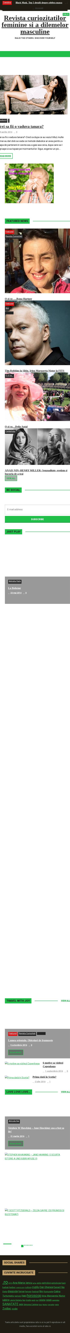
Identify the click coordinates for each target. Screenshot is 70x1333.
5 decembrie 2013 (19, 851)
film (41, 1291)
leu (23, 1300)
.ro (5, 1282)
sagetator (55, 1300)
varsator (51, 1304)
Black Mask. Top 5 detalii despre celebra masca (39, 2)
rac (37, 1300)
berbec (12, 1287)
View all (11, 478)
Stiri (7, 308)
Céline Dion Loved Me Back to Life (27, 717)
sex (21, 1304)
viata (57, 1305)
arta (34, 1283)
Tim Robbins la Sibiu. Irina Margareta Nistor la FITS (34, 370)
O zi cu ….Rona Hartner (18, 298)
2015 (10, 1283)
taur (40, 1304)
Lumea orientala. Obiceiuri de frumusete (30, 1040)
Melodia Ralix (15, 581)
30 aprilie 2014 (17, 722)
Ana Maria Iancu (22, 1282)
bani (64, 1283)
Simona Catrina (31, 1304)
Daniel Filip (59, 1287)
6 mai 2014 (15, 657)
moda (28, 1300)
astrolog (46, 1283)
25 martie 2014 (17, 787)
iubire (5, 1299)
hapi (24, 1295)
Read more (16, 1052)
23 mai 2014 (15, 593)
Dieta (4, 1291)
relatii (49, 1300)
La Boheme (14, 588)
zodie (15, 1308)
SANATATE (10, 1304)
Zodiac (6, 1308)
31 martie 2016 (17, 1136)
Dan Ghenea (46, 1287)
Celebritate (10, 431)
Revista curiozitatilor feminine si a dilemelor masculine (35, 25)
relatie (42, 1300)
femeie (28, 1291)
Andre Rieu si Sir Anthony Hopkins (28, 782)
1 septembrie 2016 (54, 1071)
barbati (5, 1287)
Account (39, 8)
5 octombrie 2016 (18, 1045)
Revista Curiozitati (14, 236)
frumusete (48, 1291)
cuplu (35, 1287)
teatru (45, 1305)
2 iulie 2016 (40, 1082)
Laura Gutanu (16, 1300)
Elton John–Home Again (21, 976)
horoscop (34, 1295)
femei (21, 1291)
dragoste (13, 1291)
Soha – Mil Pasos (17, 652)
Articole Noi (14, 1121)
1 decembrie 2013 (19, 916)
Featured (10, 231)
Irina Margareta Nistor (53, 1295)
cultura (28, 1287)
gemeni (17, 1296)
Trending (7, 2)
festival (35, 1291)
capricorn (20, 1287)
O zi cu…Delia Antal (16, 426)
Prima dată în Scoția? (44, 1077)
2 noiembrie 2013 (18, 981)
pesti (33, 1300)
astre (39, 1283)
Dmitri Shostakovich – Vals (23, 911)
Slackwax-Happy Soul (20, 846)
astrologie (56, 1283)
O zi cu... (9, 375)
